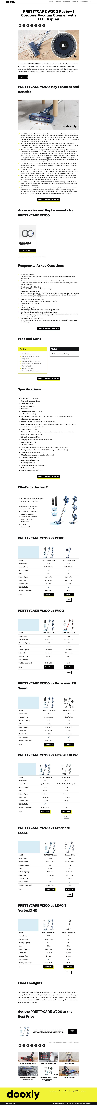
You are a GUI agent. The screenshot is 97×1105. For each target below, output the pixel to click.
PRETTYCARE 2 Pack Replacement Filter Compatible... (25, 243)
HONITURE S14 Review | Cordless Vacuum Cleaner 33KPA (28, 1078)
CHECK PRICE (27, 251)
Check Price (48, 594)
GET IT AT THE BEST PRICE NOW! (48, 199)
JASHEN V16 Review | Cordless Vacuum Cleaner (28, 1064)
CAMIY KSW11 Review (69, 1063)
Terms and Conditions (56, 1103)
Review (68, 599)
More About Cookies (79, 1103)
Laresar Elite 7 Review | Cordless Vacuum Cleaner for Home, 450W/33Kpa (48, 1079)
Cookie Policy (71, 1103)
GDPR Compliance (87, 1103)
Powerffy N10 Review (69, 1077)
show (25, 77)
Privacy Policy (65, 1103)
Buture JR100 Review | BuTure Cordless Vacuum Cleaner (48, 1064)
